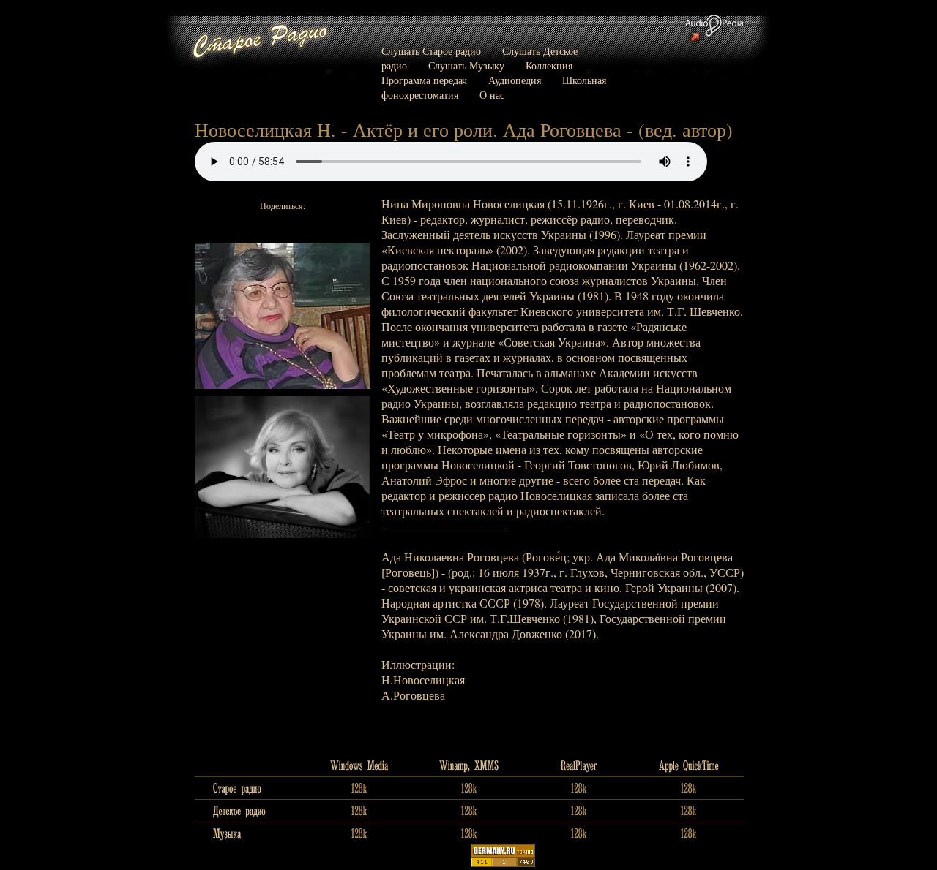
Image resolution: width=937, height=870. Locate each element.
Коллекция (549, 65)
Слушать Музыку (466, 65)
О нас (491, 95)
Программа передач (424, 80)
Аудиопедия (514, 80)
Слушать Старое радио (431, 51)
